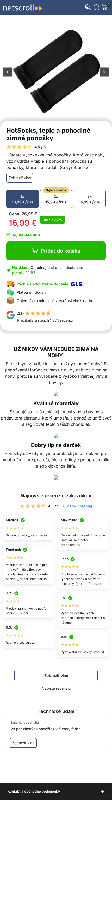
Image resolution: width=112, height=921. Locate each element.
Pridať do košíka (60, 251)
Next (104, 73)
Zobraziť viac (20, 177)
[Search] (88, 7)
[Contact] (96, 7)
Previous (7, 73)
